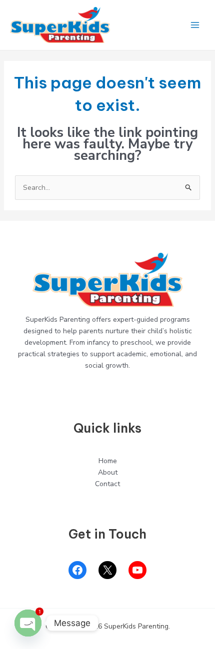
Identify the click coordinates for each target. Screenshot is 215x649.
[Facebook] (77, 570)
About (108, 472)
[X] (107, 570)
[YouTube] (137, 570)
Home (107, 461)
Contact (107, 484)
